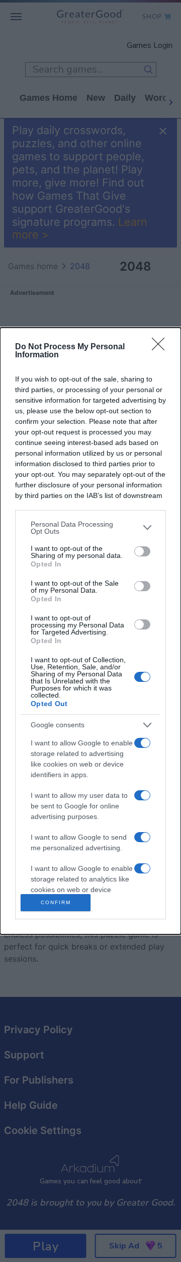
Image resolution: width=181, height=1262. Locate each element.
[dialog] (90, 631)
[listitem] (90, 528)
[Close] (161, 347)
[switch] (142, 551)
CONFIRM (56, 902)
